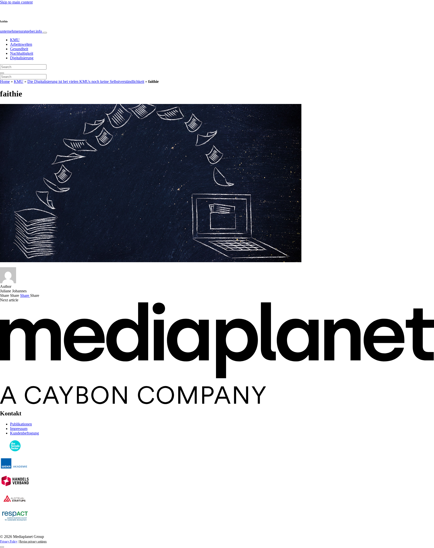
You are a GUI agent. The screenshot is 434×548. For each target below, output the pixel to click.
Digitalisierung (21, 58)
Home (5, 81)
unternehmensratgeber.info (21, 31)
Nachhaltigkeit (21, 53)
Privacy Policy (8, 541)
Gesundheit (19, 49)
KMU (15, 40)
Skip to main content (16, 2)
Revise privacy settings (33, 541)
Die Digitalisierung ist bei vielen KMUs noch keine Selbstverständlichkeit (85, 81)
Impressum (18, 428)
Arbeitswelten (21, 44)
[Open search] (2, 73)
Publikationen (21, 424)
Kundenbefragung (24, 433)
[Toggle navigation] (45, 32)
